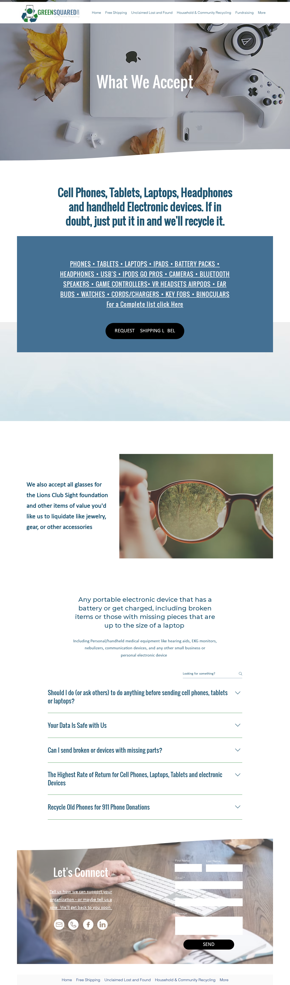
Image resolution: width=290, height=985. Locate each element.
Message (181, 913)
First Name (182, 860)
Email (179, 877)
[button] (145, 331)
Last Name (213, 861)
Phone (180, 894)
